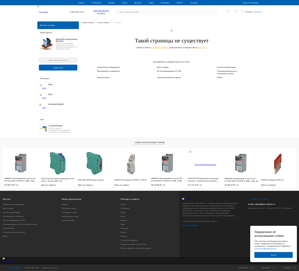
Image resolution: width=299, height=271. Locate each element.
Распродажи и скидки (69, 212)
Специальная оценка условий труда (133, 244)
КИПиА (219, 77)
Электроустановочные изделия (169, 77)
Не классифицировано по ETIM (169, 71)
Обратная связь (13, 268)
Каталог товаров (47, 25)
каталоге (202, 48)
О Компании (96, 3)
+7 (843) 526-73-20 (31, 268)
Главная (81, 3)
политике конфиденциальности (265, 248)
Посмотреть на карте (190, 225)
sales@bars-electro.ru (101, 11)
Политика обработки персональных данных (136, 248)
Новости (180, 3)
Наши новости (46, 33)
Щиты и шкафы (163, 67)
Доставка (138, 3)
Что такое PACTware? (55, 125)
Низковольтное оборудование (108, 67)
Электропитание (103, 77)
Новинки (65, 204)
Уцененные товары (68, 220)
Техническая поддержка (129, 240)
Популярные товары (69, 208)
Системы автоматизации (226, 67)
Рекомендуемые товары (70, 216)
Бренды (112, 3)
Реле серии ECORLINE (56, 104)
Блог (42, 120)
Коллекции (165, 3)
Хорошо (273, 255)
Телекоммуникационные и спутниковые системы (227, 72)
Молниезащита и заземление (108, 71)
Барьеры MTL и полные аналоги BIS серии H (66, 40)
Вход (245, 3)
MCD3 (50, 84)
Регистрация (253, 3)
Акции (151, 3)
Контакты (193, 3)
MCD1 (50, 94)
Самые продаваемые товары (149, 142)
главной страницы (160, 48)
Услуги (124, 3)
